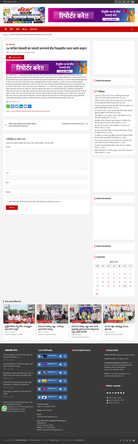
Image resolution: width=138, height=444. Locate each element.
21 (119, 282)
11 (103, 278)
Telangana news (11, 321)
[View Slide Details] (46, 67)
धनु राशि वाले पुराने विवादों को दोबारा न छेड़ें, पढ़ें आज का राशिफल (113, 145)
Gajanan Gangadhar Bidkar (26, 52)
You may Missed (13, 301)
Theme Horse (54, 440)
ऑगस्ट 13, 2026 (109, 332)
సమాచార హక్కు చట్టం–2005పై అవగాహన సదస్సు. (51, 327)
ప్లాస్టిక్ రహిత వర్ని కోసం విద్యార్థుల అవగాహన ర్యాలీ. (18, 327)
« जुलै (96, 294)
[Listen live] (39, 356)
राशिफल (101, 91)
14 (119, 278)
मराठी (17, 29)
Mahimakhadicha (22, 440)
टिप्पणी (8, 147)
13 (114, 278)
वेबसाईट (8, 192)
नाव (7, 173)
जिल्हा (10, 44)
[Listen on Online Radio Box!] (65, 356)
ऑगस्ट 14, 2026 (43, 332)
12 (108, 278)
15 (125, 278)
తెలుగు (24, 29)
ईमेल (8, 183)
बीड (14, 44)
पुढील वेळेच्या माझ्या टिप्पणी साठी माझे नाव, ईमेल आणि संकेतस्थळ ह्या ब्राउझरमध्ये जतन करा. (35, 202)
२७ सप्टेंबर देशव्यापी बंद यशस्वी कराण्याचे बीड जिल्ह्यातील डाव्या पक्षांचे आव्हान (30, 111)
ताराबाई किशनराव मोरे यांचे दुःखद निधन (73, 124)
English (33, 29)
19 (108, 282)
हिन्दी (11, 29)
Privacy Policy (35, 440)
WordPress (80, 440)
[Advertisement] (114, 57)
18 (103, 282)
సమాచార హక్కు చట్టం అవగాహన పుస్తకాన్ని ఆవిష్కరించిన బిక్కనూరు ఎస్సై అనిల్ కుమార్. (85, 329)
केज (7, 44)
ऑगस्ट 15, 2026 (10, 332)
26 (108, 286)
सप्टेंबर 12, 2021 (11, 52)
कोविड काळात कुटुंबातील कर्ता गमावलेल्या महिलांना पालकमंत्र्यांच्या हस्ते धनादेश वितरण (22, 125)
